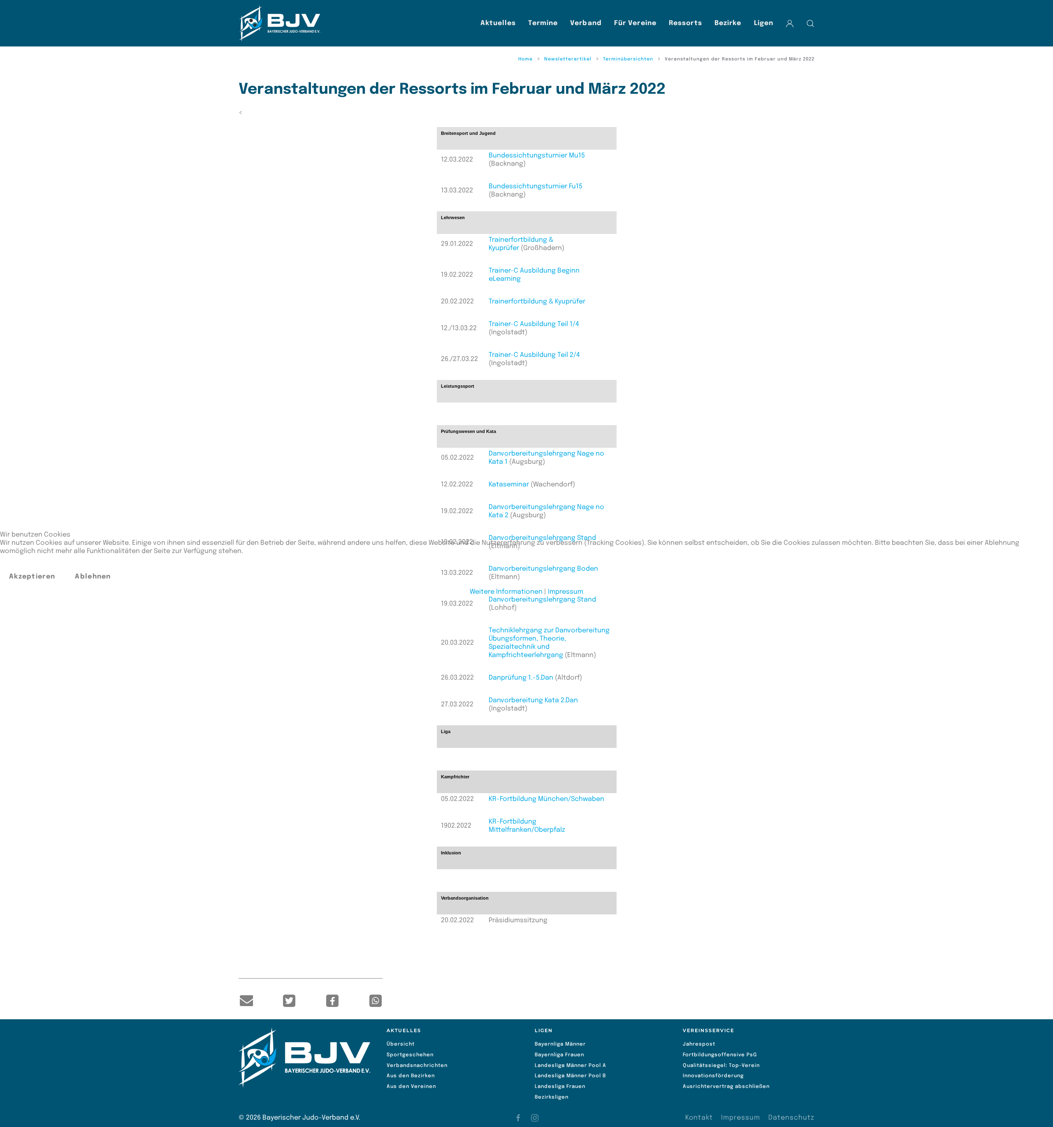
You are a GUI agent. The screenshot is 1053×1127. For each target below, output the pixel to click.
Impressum (565, 591)
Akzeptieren (32, 576)
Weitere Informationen (506, 591)
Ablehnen (93, 576)
